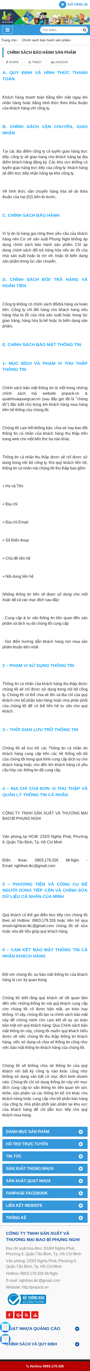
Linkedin (61, 62)
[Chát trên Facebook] (5, 1327)
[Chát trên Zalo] (5, 1339)
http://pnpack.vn (35, 1287)
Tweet (36, 62)
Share (13, 62)
